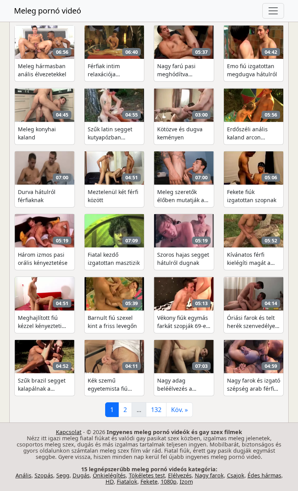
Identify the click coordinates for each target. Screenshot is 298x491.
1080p (169, 481)
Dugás (81, 475)
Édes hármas (264, 475)
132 (156, 409)
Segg (62, 475)
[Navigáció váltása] (273, 11)
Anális (23, 475)
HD (110, 481)
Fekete (149, 481)
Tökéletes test (147, 475)
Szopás (44, 475)
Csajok (235, 475)
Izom (186, 481)
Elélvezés (180, 475)
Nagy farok (209, 475)
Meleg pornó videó (47, 10)
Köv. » (179, 409)
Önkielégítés (109, 475)
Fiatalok (127, 481)
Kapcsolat (68, 432)
